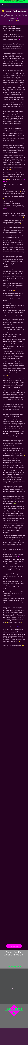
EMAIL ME (13, 0)
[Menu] (25, 5)
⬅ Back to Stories (14, 946)
